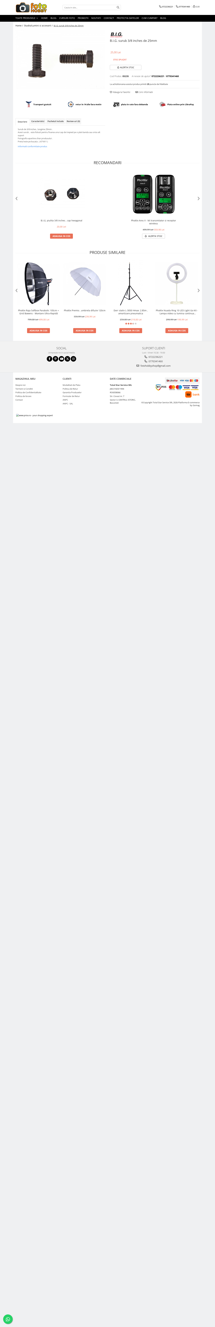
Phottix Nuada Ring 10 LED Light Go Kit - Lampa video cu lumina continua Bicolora (177, 312)
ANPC (65, 399)
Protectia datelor (128, 18)
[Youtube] (61, 359)
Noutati (96, 18)
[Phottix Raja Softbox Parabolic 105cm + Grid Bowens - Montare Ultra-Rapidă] (38, 283)
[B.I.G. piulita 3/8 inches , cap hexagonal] (61, 194)
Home (44, 18)
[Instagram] (73, 359)
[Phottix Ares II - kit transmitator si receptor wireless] (153, 193)
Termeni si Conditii (24, 388)
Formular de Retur (71, 396)
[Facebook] (49, 359)
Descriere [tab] (22, 121)
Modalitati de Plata (71, 385)
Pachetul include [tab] (56, 121)
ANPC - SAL (68, 403)
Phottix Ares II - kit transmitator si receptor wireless (153, 222)
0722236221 (155, 356)
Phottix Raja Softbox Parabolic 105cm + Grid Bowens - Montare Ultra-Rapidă (38, 312)
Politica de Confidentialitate (28, 392)
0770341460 (155, 361)
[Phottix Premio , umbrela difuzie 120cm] (84, 283)
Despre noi (20, 385)
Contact (109, 18)
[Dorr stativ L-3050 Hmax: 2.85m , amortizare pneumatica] (130, 283)
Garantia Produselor (72, 392)
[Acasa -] (31, 7)
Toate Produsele (25, 18)
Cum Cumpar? (149, 18)
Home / (19, 25)
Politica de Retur (70, 388)
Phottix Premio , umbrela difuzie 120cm (84, 310)
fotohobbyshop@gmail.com (155, 365)
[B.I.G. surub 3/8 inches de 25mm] (60, 59)
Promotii (83, 18)
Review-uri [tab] (73, 121)
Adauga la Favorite (121, 92)
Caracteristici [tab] (37, 121)
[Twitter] (67, 359)
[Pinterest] (55, 359)
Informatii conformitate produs (32, 146)
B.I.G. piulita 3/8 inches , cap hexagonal (61, 220)
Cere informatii (145, 92)
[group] (60, 59)
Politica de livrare (23, 396)
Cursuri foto (67, 18)
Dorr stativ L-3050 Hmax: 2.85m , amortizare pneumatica (131, 312)
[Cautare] (118, 7)
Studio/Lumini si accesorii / (38, 25)
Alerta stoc (127, 67)
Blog (53, 18)
